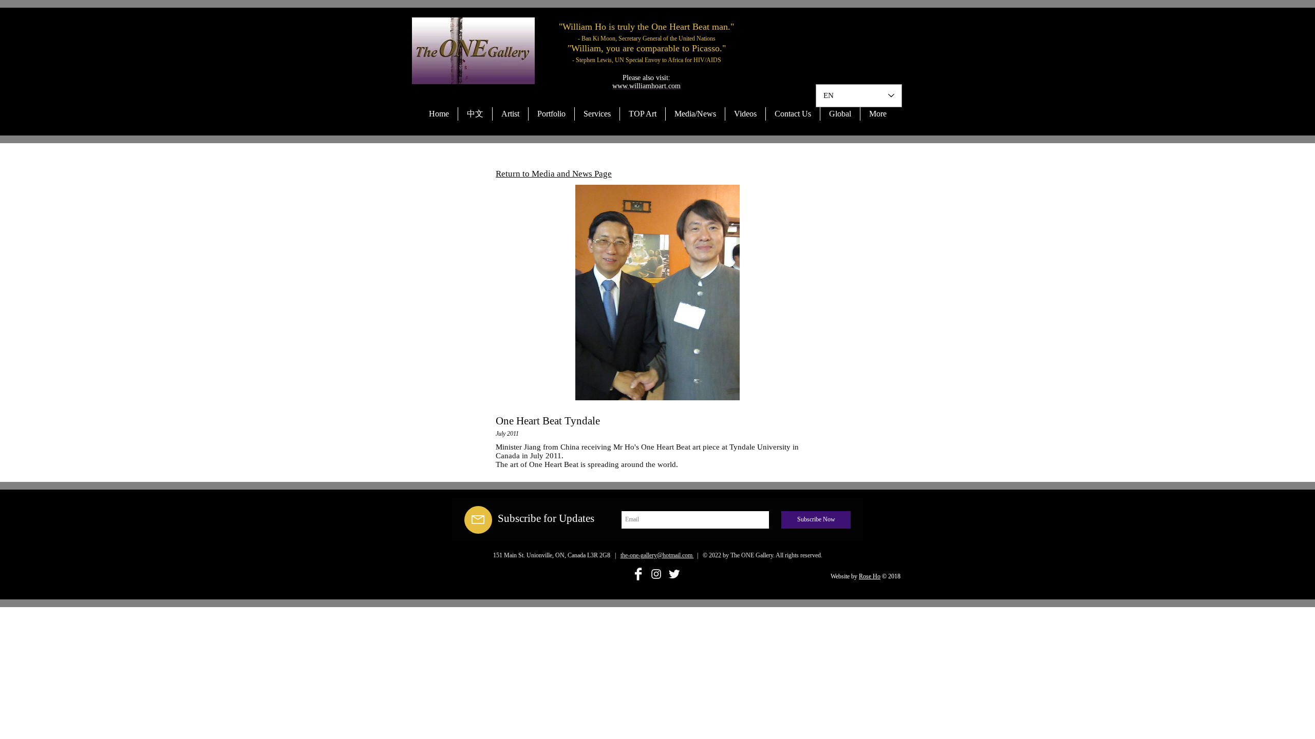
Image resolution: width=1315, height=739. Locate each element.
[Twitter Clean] (674, 574)
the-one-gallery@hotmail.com (657, 555)
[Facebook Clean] (638, 574)
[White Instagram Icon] (656, 574)
